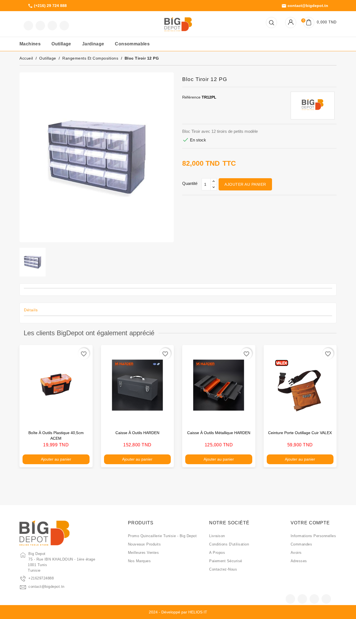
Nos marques (139, 561)
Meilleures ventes (143, 553)
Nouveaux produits (144, 544)
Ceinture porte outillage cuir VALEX (300, 432)
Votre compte (310, 522)
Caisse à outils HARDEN (137, 432)
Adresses (299, 561)
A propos (217, 553)
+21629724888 (41, 578)
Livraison (217, 536)
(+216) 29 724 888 (47, 5)
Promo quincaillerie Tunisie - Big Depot (162, 536)
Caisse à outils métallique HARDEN (218, 432)
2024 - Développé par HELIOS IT (178, 612)
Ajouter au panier (245, 184)
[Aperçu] (82, 418)
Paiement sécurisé (225, 561)
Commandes (301, 544)
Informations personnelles (313, 536)
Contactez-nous (223, 569)
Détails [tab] (31, 310)
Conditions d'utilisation (229, 544)
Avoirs (296, 553)
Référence (191, 97)
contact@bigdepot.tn (304, 5)
